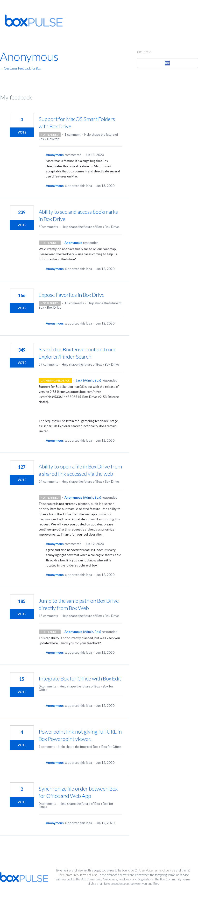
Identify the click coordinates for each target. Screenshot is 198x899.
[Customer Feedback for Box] (34, 20)
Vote (22, 132)
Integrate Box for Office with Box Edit (80, 678)
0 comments (47, 686)
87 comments (48, 364)
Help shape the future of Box (82, 227)
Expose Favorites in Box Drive (72, 294)
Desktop (53, 139)
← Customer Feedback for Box (20, 68)
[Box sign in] (167, 63)
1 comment (72, 134)
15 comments (48, 616)
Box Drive (112, 227)
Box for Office (111, 747)
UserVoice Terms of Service (157, 870)
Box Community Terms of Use (77, 875)
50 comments (48, 227)
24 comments (48, 481)
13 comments (74, 303)
